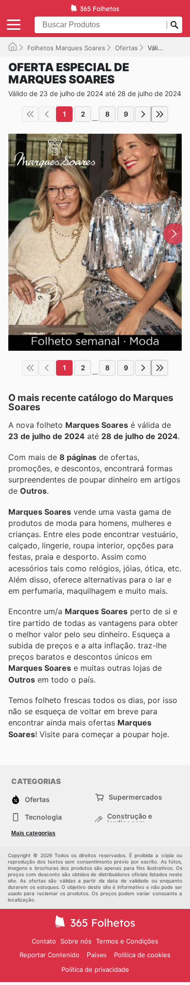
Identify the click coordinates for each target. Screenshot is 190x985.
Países (97, 955)
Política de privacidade (95, 969)
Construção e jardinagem (129, 819)
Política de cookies (142, 955)
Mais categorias (33, 833)
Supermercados (135, 797)
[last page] (160, 114)
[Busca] (174, 25)
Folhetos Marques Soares (66, 48)
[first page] (30, 114)
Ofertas (126, 48)
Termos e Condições (127, 941)
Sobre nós (76, 941)
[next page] (143, 114)
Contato (44, 941)
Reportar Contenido (49, 955)
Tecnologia (43, 817)
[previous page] (46, 114)
